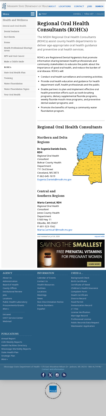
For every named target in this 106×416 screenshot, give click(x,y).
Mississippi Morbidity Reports (16, 348)
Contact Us (42, 281)
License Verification (80, 312)
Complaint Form (79, 291)
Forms (7, 42)
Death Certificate (79, 295)
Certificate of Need (80, 284)
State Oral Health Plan (15, 72)
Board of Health (10, 284)
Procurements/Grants (13, 305)
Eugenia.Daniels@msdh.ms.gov (54, 179)
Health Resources (45, 284)
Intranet (7, 314)
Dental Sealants (11, 31)
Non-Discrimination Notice (50, 301)
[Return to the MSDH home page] (27, 6)
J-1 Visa (74, 308)
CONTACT (79, 6)
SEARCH (99, 6)
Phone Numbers (45, 305)
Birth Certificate (79, 281)
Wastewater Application (83, 326)
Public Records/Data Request (85, 322)
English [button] (100, 14)
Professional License (81, 319)
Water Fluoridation (13, 83)
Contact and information (53, 369)
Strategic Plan (8, 355)
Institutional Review (12, 291)
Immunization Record (81, 305)
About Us (7, 277)
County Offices (10, 288)
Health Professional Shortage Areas (18, 49)
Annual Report (8, 338)
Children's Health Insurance (84, 288)
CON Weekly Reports (11, 342)
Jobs (5, 295)
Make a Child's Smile (14, 61)
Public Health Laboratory (15, 301)
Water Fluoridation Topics (16, 89)
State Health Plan (9, 352)
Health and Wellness (15, 20)
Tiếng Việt (89, 14)
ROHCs (7, 67)
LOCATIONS (65, 6)
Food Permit (77, 301)
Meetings (42, 295)
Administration (10, 281)
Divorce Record (78, 298)
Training (8, 78)
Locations (7, 298)
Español (77, 14)
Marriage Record (79, 315)
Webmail (7, 321)
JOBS (89, 6)
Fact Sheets (9, 37)
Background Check (80, 277)
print (44, 14)
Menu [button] (6, 14)
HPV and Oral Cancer (14, 56)
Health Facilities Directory (14, 345)
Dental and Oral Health (14, 25)
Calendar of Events (46, 277)
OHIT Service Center (13, 317)
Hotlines (41, 288)
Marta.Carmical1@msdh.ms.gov (54, 229)
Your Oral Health (12, 94)
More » (6, 308)
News (40, 298)
